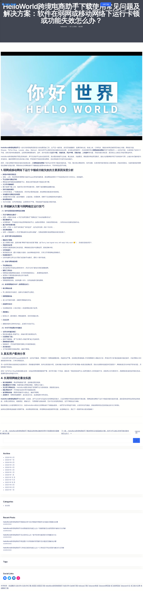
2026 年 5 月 (9, 465)
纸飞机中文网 (135, 586)
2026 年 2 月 (9, 472)
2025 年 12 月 (10, 477)
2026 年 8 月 (9, 457)
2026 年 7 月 (9, 460)
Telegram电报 (93, 586)
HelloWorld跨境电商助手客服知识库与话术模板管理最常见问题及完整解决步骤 (30, 522)
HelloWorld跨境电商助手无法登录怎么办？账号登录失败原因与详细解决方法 (29, 535)
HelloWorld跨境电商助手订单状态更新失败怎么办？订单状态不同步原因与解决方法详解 (33, 548)
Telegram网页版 (104, 586)
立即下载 (106, 4)
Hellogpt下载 (83, 586)
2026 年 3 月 (9, 470)
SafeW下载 (74, 586)
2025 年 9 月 (9, 485)
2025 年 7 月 (9, 490)
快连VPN (66, 586)
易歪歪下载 (41, 586)
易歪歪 (34, 586)
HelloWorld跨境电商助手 (54, 586)
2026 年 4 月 (9, 467)
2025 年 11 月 (10, 480)
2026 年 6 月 (9, 462)
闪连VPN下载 (27, 586)
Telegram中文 (125, 586)
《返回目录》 (137, 432)
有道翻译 (12, 586)
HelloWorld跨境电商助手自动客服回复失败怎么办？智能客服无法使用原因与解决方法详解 (34, 528)
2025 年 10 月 (10, 482)
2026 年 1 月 (9, 475)
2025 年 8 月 (9, 487)
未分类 (81, 26)
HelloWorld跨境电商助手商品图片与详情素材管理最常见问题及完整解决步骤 (29, 541)
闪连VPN (18, 586)
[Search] (136, 440)
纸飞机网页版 (115, 586)
